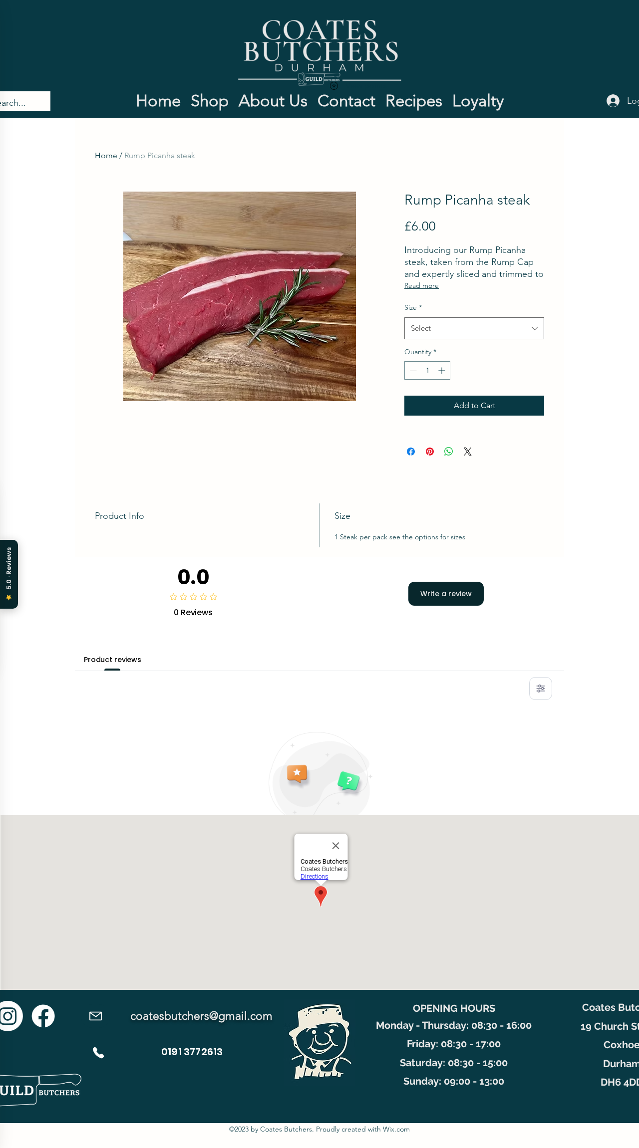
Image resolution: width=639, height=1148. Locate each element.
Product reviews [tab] (112, 660)
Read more (421, 285)
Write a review (446, 594)
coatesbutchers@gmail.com (201, 1016)
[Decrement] (412, 370)
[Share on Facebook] (411, 452)
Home (106, 155)
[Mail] (95, 1016)
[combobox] (474, 328)
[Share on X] (468, 452)
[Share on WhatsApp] (449, 452)
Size (413, 307)
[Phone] (98, 1052)
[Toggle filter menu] (540, 688)
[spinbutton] (427, 370)
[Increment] (442, 370)
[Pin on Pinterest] (430, 452)
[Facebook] (43, 1016)
